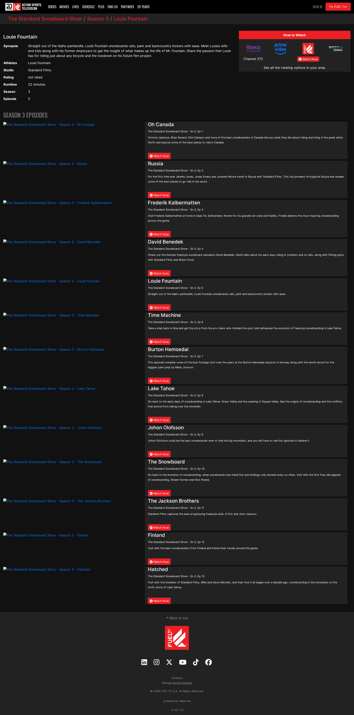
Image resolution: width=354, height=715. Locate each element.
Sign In (317, 6)
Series (52, 6)
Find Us (113, 6)
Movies (64, 6)
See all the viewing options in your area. (295, 68)
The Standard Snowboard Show (45, 19)
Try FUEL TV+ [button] (338, 6)
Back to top (178, 618)
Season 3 (98, 19)
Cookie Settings (182, 682)
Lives (75, 6)
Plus (101, 6)
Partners (127, 6)
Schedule (88, 6)
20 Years (143, 6)
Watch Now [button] (310, 59)
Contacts (177, 678)
